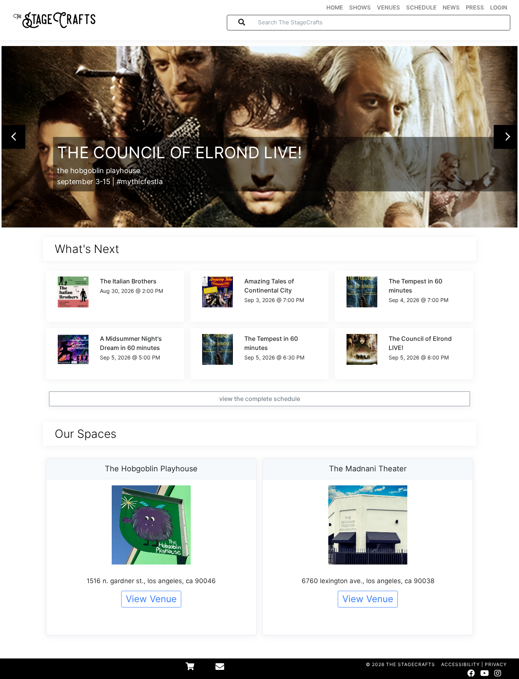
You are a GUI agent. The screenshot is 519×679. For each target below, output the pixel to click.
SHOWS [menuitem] (360, 7)
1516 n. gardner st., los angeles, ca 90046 (151, 581)
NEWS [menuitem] (451, 7)
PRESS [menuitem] (475, 7)
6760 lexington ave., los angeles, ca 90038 (368, 581)
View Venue (151, 598)
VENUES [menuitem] (388, 7)
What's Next (87, 249)
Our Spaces (85, 433)
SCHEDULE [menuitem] (421, 7)
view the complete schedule (259, 398)
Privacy (496, 664)
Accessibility (460, 664)
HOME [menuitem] (334, 7)
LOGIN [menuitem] (498, 7)
